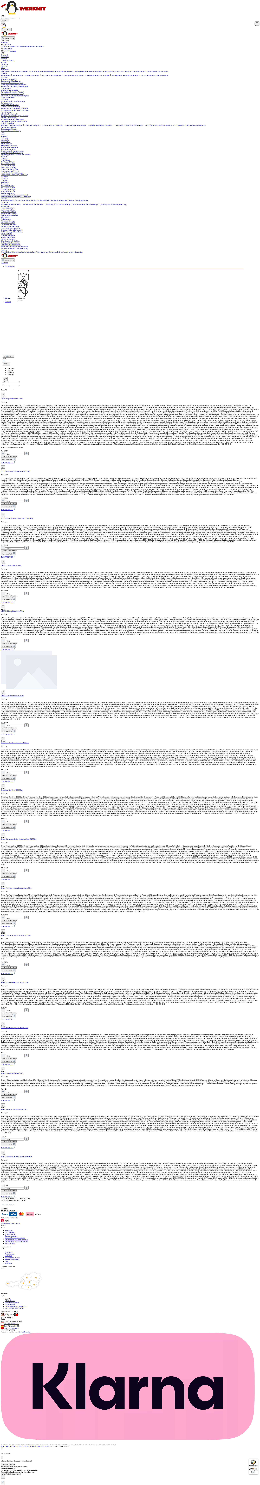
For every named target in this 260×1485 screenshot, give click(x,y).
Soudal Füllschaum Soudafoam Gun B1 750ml (16, 935)
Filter (10, 356)
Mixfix (11, 372)
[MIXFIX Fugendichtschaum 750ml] (130, 670)
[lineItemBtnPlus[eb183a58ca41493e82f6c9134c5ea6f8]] (26, 453)
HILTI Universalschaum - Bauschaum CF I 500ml (17, 518)
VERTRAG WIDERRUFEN (10, 1223)
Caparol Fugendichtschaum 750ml (12, 399)
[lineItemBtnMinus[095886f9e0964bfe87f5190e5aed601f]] (3, 1138)
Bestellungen (40, 46)
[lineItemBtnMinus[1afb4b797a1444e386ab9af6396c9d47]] (3, 1091)
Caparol (11, 368)
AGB (2, 1446)
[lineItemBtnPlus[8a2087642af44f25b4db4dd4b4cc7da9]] (26, 1188)
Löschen (12, 1464)
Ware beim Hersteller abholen (14, 1308)
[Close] (3, 1482)
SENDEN (4, 1209)
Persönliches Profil (13, 46)
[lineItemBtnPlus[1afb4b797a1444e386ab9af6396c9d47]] (26, 1091)
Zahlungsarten (31, 46)
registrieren (7, 44)
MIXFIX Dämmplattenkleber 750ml (12, 611)
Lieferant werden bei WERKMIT (15, 1306)
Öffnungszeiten (10, 1304)
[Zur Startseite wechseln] (23, 14)
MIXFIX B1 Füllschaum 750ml (11, 565)
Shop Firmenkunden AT (12, 1328)
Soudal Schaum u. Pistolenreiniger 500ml (14, 1109)
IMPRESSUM (23, 1446)
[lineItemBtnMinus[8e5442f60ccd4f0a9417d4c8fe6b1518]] (3, 725)
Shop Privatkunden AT (11, 1324)
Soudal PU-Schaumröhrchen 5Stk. (12, 1073)
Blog (6, 1261)
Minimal (11, 382)
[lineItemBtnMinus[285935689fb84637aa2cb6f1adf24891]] (3, 772)
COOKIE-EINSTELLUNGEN (39, 1446)
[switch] (253, 1472)
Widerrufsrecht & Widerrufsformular (16, 1240)
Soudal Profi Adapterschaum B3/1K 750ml (14, 982)
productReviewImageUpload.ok (11, 1474)
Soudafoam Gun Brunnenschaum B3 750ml (15, 743)
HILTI (11, 370)
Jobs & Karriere (10, 1301)
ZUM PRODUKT (7, 462)
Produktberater (9, 1254)
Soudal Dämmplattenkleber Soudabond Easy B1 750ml (18, 839)
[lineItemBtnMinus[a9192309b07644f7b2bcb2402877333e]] (3, 870)
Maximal (11, 386)
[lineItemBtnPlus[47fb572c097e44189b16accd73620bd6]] (26, 1010)
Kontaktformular (10, 1234)
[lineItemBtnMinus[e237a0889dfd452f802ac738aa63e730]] (3, 593)
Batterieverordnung (11, 1236)
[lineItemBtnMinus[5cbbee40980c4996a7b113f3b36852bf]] (3, 640)
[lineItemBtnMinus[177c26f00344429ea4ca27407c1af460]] (3, 821)
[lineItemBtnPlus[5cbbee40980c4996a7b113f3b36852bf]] (26, 640)
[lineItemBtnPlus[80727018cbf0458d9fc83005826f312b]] (26, 964)
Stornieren (5, 1464)
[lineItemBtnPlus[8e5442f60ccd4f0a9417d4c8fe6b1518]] (26, 725)
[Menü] (3, 16)
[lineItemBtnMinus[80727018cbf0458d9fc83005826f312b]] (3, 964)
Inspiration (8, 1263)
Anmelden (4, 42)
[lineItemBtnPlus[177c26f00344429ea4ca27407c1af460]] (26, 821)
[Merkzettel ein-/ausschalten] (3, 394)
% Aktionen (8, 1252)
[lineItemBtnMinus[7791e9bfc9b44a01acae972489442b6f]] (3, 500)
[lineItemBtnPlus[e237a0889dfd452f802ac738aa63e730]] (26, 593)
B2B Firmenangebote (12, 1302)
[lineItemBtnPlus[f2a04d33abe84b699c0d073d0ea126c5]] (26, 548)
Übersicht (4, 46)
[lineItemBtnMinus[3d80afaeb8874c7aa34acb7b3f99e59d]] (3, 1055)
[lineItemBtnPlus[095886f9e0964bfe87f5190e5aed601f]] (26, 1138)
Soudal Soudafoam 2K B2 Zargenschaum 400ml (16, 1156)
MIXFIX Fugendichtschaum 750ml (12, 696)
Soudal (11, 375)
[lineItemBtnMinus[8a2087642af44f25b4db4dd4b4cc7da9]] (3, 1188)
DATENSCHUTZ (11, 1446)
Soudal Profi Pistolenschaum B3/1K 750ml (14, 1028)
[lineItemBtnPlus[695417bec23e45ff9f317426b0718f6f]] (26, 917)
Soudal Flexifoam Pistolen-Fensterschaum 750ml (16, 888)
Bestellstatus (9, 1230)
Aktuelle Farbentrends (12, 1259)
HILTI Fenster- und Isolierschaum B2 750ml (15, 471)
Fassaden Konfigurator (12, 1257)
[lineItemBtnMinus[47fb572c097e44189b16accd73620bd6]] (3, 1010)
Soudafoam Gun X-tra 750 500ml (11, 790)
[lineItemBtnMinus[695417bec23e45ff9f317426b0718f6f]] (3, 917)
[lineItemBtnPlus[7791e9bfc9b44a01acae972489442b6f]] (26, 500)
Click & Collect (10, 1232)
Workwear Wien (10, 1243)
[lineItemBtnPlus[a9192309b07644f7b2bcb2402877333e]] (26, 870)
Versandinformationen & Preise (15, 1238)
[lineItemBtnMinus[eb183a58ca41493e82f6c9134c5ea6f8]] (3, 453)
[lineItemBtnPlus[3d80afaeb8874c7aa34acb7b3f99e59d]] (26, 1055)
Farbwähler (8, 1256)
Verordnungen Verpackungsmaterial (16, 1241)
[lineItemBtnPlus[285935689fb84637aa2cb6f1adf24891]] (26, 772)
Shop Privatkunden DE (11, 1326)
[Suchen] (257, 23)
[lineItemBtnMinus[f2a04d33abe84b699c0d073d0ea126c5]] (3, 548)
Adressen (23, 46)
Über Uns (8, 1299)
